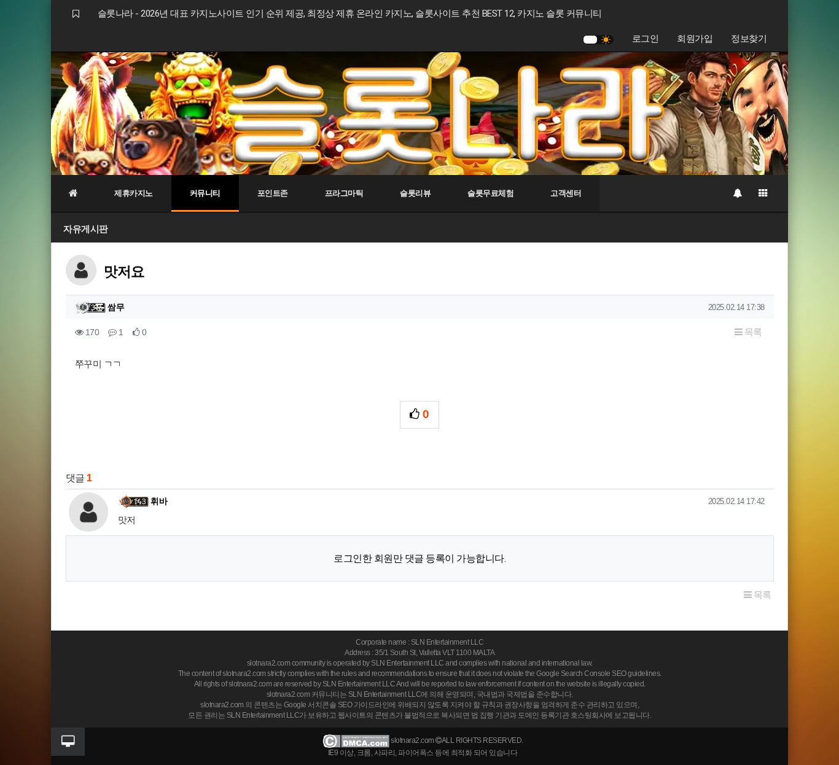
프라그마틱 (344, 193)
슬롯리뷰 (415, 193)
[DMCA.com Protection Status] (355, 740)
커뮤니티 (205, 193)
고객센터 (565, 193)
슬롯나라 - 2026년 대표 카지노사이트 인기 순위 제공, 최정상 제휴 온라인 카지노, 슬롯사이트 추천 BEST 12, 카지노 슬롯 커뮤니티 (350, 13)
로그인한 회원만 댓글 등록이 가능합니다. (419, 558)
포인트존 (272, 193)
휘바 (158, 501)
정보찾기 (749, 38)
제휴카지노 (133, 193)
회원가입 (694, 38)
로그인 (645, 38)
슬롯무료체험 (490, 193)
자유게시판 (85, 228)
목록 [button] (752, 332)
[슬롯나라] (419, 112)
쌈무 (115, 307)
